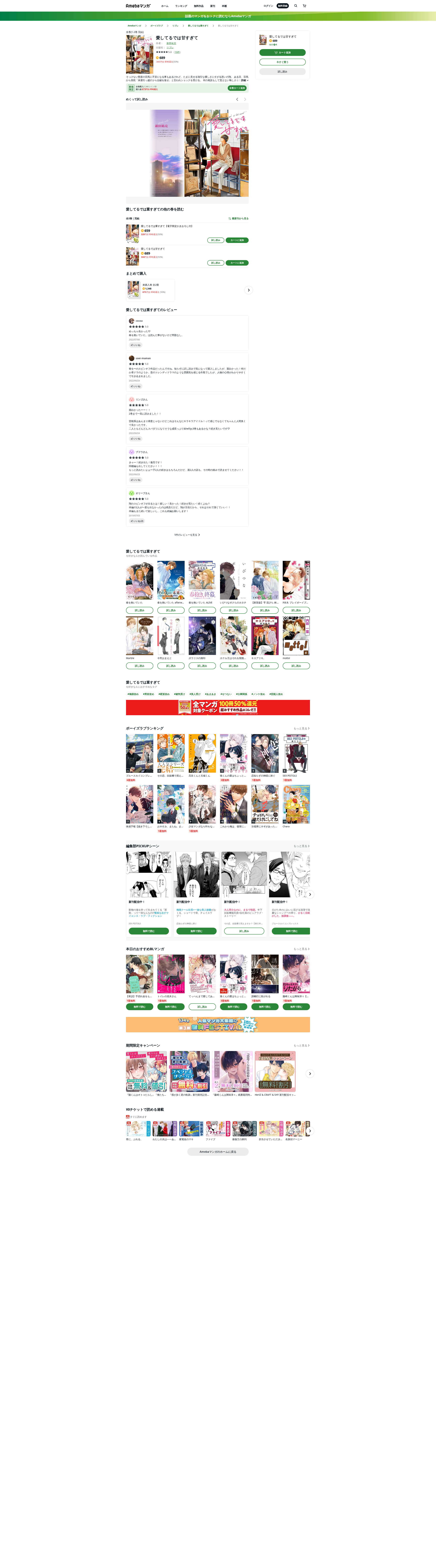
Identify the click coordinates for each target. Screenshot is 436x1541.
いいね (137, 345)
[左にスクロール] (237, 99)
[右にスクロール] (245, 99)
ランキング (181, 5)
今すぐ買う (283, 62)
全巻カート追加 (237, 87)
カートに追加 (237, 240)
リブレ (170, 47)
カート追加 (285, 52)
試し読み (215, 240)
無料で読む (149, 931)
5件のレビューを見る (185, 534)
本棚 (224, 5)
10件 (177, 52)
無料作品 (199, 5)
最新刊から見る (240, 218)
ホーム (164, 5)
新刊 (212, 5)
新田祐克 (171, 43)
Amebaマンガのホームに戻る (218, 1152)
